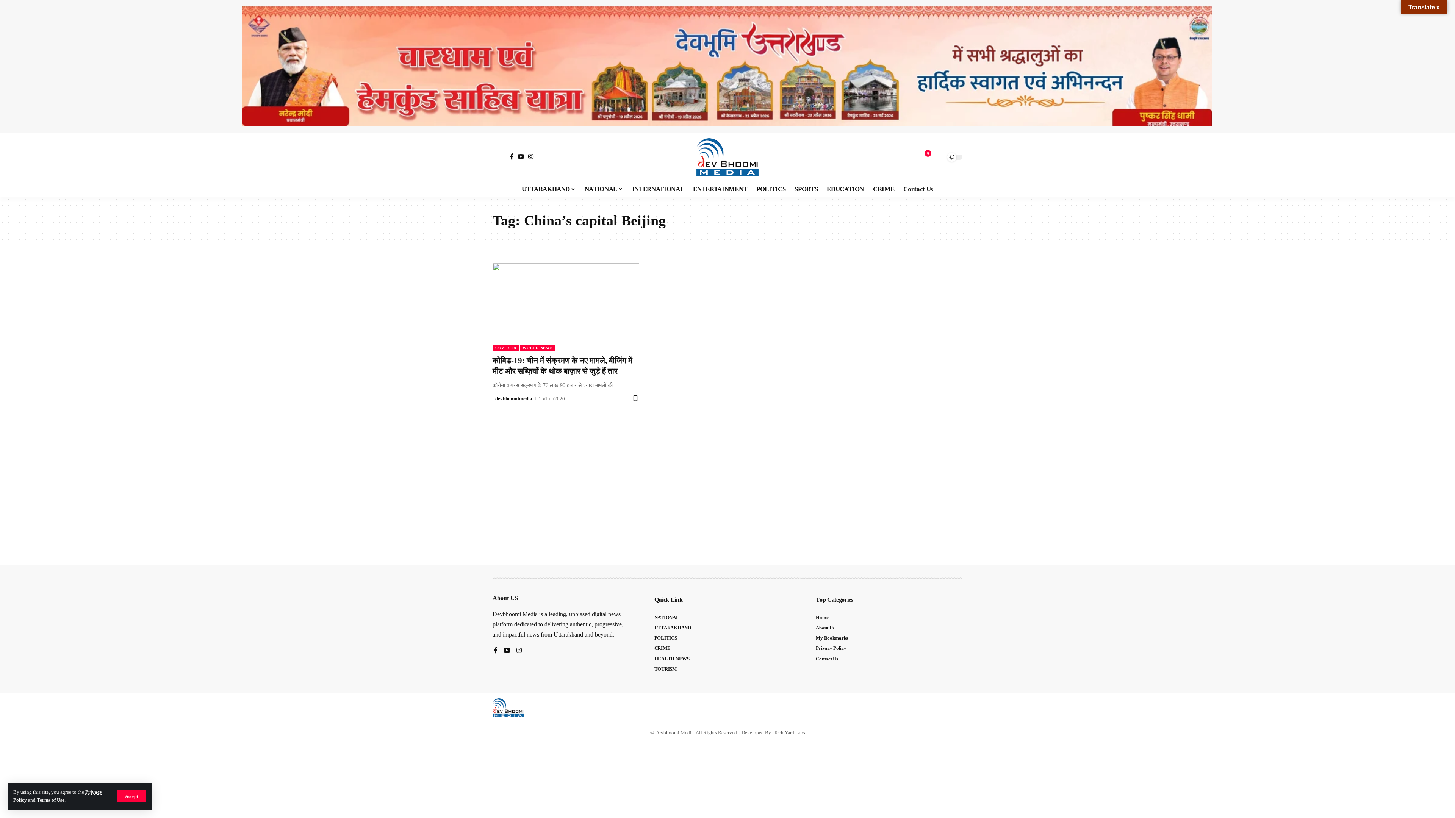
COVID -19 (505, 348)
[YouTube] (521, 156)
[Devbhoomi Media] (727, 157)
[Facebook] (512, 156)
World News (537, 348)
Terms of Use (50, 800)
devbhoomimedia (513, 398)
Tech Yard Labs (789, 732)
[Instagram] (530, 156)
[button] (131, 796)
